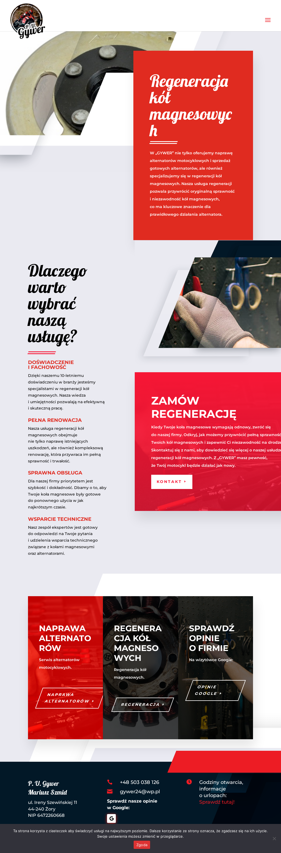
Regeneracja (140, 704)
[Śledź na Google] (111, 818)
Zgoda (141, 845)
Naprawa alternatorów (67, 698)
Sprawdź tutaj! (217, 802)
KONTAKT (169, 481)
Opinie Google (206, 690)
